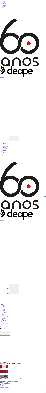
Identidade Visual (4, 5)
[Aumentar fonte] (5, 298)
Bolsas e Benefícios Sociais (5, 142)
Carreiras (3, 144)
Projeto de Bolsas (4, 143)
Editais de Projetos (4, 152)
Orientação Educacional (5, 315)
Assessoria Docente (4, 306)
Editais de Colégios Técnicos (5, 323)
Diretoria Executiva (4, 2)
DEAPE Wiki (2, 7)
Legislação (4, 4)
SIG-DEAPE (4, 324)
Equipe (3, 307)
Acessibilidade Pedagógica (5, 146)
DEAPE (2, 0)
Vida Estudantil (2, 314)
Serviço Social (4, 318)
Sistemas (2, 153)
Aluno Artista (4, 149)
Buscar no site (7, 140)
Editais (2, 151)
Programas (2, 319)
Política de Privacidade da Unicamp (5, 387)
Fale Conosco (4, 6)
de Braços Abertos (4, 150)
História (3, 305)
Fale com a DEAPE (3, 309)
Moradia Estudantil (4, 147)
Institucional (4, 1)
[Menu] (4, 160)
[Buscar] (4, 283)
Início (0, 326)
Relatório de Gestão (4, 3)
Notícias (2, 155)
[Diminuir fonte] (14, 298)
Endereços (4, 310)
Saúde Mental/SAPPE (5, 148)
